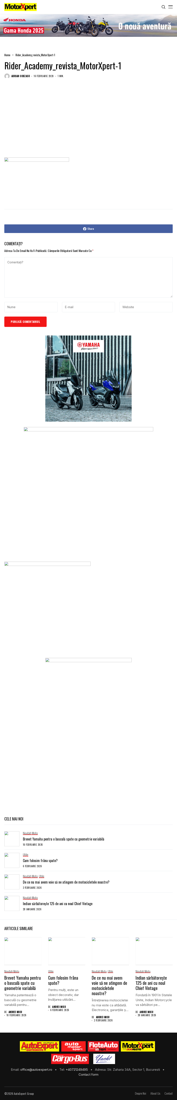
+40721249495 (77, 1069)
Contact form (88, 1074)
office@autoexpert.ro (36, 1069)
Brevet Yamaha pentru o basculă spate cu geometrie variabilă (63, 839)
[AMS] (73, 1046)
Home (7, 55)
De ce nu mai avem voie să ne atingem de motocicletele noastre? (66, 882)
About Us (155, 1093)
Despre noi (140, 1093)
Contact (168, 1093)
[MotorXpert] (138, 1046)
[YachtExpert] (104, 1059)
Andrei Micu (15, 1012)
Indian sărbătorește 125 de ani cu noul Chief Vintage (57, 903)
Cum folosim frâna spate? (40, 860)
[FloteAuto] (103, 1046)
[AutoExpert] (39, 1046)
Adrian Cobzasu (20, 76)
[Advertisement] (88, 122)
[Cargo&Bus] (70, 1059)
